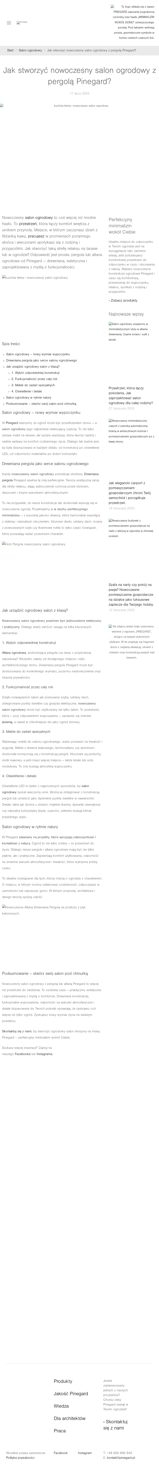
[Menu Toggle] (9, 23)
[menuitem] (22, 23)
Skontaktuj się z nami (16, 1031)
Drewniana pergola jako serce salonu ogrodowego (41, 360)
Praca (60, 1431)
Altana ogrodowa (14, 653)
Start (10, 50)
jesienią (7, 722)
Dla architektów (70, 1419)
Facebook (61, 1453)
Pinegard (11, 423)
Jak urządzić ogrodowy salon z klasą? (33, 367)
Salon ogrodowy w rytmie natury (28, 398)
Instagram (85, 1453)
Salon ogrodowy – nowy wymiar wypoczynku (38, 354)
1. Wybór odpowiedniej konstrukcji (35, 373)
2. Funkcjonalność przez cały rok (34, 379)
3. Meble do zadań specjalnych (33, 385)
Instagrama (44, 1054)
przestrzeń (28, 224)
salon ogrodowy (39, 218)
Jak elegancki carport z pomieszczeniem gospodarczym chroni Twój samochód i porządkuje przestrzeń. (130, 493)
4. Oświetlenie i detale (26, 391)
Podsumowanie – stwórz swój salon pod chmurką (41, 404)
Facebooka (22, 1054)
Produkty (63, 1382)
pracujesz (36, 237)
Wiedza (61, 1406)
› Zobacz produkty (123, 301)
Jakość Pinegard (71, 1394)
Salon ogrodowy (30, 50)
